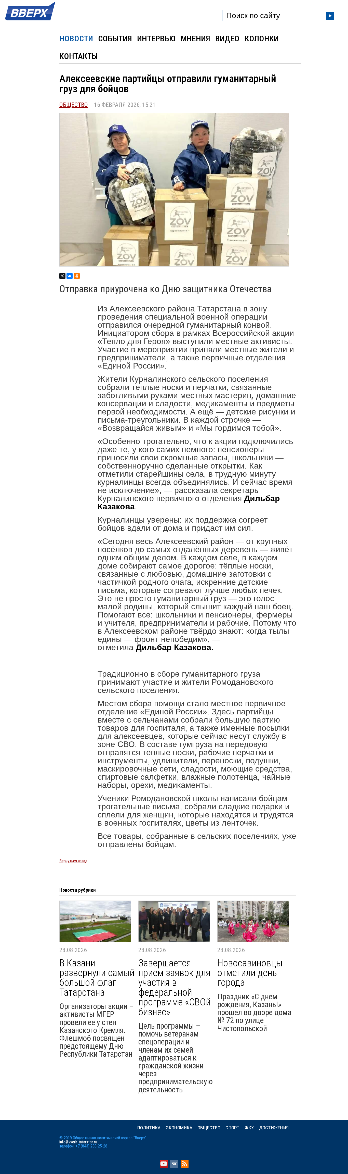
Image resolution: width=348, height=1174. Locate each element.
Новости (76, 38)
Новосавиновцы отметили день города (250, 973)
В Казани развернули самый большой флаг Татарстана (97, 978)
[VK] (174, 1166)
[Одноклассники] (77, 276)
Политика (148, 1128)
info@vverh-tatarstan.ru (78, 1142)
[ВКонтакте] (69, 276)
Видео (227, 38)
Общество (73, 104)
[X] (62, 276)
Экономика (179, 1128)
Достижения (274, 1128)
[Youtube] (164, 1166)
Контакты (78, 56)
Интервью (156, 38)
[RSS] (185, 1166)
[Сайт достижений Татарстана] (30, 20)
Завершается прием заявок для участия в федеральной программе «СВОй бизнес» (174, 987)
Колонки (262, 38)
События (115, 38)
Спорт (232, 1128)
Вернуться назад (73, 861)
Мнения (195, 38)
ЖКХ (249, 1128)
